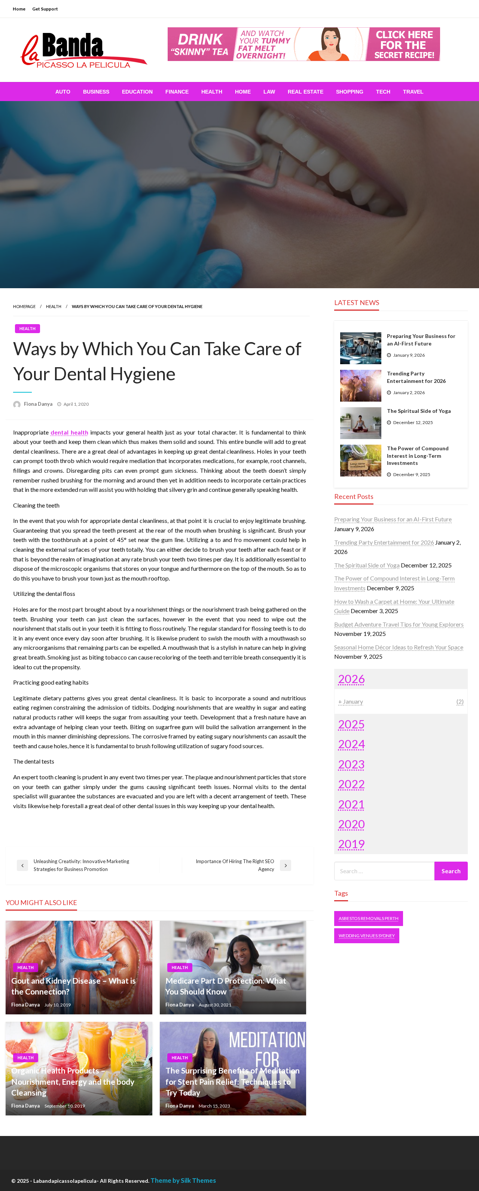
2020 (351, 824)
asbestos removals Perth (369, 918)
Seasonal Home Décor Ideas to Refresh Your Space (398, 647)
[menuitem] (63, 91)
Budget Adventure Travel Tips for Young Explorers (399, 624)
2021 (351, 804)
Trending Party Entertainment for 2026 (416, 377)
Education (137, 92)
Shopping (349, 92)
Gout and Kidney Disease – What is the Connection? (73, 986)
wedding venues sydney (367, 935)
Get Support (45, 9)
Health (211, 92)
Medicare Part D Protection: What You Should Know (225, 986)
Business (96, 92)
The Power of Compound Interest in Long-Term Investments (418, 455)
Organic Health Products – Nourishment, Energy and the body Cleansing (72, 1081)
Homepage (24, 306)
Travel (413, 92)
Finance (177, 92)
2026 (351, 678)
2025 (351, 724)
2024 (351, 744)
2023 (351, 764)
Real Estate (305, 92)
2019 (351, 844)
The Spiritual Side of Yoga (419, 411)
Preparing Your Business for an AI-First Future (421, 340)
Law (269, 92)
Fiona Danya (39, 404)
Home (19, 9)
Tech (383, 92)
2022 (351, 784)
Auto (62, 92)
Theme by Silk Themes (183, 1180)
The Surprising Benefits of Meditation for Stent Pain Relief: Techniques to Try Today (232, 1081)
